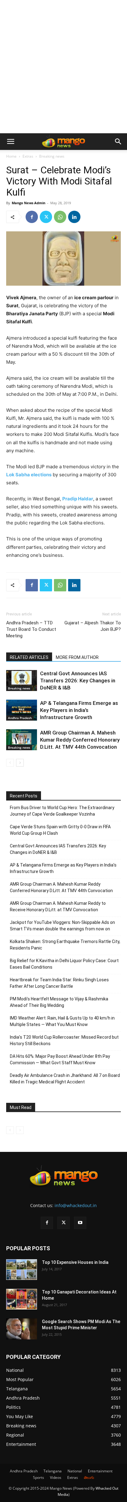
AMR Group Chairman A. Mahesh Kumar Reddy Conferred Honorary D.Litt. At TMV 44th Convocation (80, 740)
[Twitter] (46, 217)
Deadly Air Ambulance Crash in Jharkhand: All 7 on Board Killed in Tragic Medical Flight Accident (65, 1078)
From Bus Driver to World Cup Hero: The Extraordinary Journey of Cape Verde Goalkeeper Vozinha (62, 811)
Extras (28, 156)
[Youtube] (80, 1223)
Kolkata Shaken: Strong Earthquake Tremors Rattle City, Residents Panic (65, 944)
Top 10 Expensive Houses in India (75, 1262)
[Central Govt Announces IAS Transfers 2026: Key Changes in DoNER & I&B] (21, 680)
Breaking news (51, 156)
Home (11, 156)
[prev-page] (10, 763)
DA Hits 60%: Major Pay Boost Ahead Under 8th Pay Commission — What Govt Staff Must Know (60, 1059)
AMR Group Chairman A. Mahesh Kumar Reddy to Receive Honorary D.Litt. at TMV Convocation (58, 906)
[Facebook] (32, 217)
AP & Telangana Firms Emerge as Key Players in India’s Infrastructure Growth (79, 710)
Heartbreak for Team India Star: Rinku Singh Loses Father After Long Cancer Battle (59, 983)
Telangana (52, 1471)
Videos (55, 1477)
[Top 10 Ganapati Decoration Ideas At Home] (21, 1299)
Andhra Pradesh (20, 718)
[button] (10, 141)
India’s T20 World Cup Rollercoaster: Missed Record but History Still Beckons (64, 1040)
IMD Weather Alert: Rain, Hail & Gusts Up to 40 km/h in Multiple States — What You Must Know (62, 1021)
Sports (38, 1477)
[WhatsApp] (60, 217)
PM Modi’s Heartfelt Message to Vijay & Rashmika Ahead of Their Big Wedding (59, 1002)
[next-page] (20, 763)
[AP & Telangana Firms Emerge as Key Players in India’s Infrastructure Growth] (21, 710)
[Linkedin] (74, 217)
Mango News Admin (28, 203)
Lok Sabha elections (28, 475)
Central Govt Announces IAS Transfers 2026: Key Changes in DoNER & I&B (77, 680)
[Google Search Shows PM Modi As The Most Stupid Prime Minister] (21, 1329)
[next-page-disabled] (20, 1130)
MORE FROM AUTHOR (77, 657)
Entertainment (100, 1471)
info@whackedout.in (76, 1205)
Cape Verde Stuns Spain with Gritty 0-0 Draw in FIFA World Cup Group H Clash (60, 830)
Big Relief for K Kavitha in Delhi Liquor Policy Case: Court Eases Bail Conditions (64, 964)
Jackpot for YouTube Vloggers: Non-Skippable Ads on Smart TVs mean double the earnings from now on (62, 925)
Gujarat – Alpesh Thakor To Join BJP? (92, 626)
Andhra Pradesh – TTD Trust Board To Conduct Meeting (31, 629)
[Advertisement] (63, 66)
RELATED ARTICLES (29, 657)
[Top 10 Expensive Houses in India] (21, 1269)
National (75, 1471)
